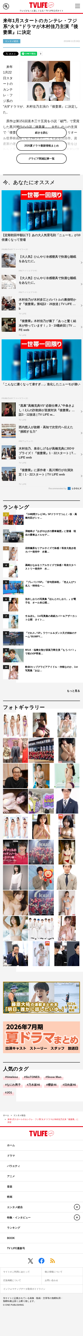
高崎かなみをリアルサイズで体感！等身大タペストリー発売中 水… (50, 567)
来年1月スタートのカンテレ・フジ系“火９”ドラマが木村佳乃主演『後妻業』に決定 (42, 1120)
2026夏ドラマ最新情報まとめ (41, 145)
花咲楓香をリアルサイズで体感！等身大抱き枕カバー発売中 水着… (50, 550)
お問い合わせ (51, 1280)
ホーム (6, 1115)
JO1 (9, 1092)
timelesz (12, 1077)
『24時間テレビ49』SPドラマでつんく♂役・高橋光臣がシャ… (51, 516)
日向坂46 (70, 1084)
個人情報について (53, 1272)
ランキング (13, 1227)
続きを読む (41, 132)
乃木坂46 (34, 1084)
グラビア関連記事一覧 (41, 158)
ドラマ (11, 1155)
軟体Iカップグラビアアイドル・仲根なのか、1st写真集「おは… (51, 669)
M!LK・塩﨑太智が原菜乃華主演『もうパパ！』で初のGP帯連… (51, 652)
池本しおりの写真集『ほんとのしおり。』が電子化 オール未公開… (50, 601)
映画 (9, 1196)
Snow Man (54, 1077)
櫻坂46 (52, 1084)
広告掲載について (12, 1280)
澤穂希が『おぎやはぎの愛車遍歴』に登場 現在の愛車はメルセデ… (50, 533)
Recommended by (58, 488)
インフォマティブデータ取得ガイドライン (24, 1289)
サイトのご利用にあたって (16, 1272)
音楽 (9, 1186)
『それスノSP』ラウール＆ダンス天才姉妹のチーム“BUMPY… (51, 635)
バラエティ (13, 1166)
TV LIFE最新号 (16, 1248)
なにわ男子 (14, 1084)
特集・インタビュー (19, 1217)
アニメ (11, 1176)
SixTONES (32, 1077)
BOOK (11, 1238)
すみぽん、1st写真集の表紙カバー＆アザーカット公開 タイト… (51, 618)
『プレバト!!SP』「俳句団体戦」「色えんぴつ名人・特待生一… (50, 584)
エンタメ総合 (19, 1115)
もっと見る (73, 690)
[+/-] (77, 1207)
